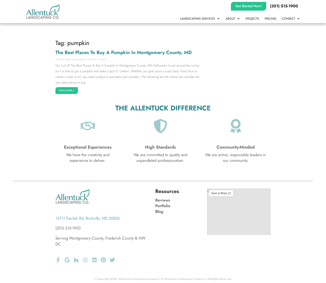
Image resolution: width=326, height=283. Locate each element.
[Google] (67, 260)
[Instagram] (85, 260)
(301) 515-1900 (68, 228)
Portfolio (162, 206)
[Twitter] (112, 260)
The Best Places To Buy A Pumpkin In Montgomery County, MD (123, 52)
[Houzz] (76, 260)
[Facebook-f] (58, 260)
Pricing (270, 18)
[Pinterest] (103, 260)
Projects (252, 18)
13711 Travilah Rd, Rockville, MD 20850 (87, 218)
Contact (288, 18)
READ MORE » (66, 90)
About (230, 18)
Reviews (162, 200)
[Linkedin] (94, 260)
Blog (159, 211)
